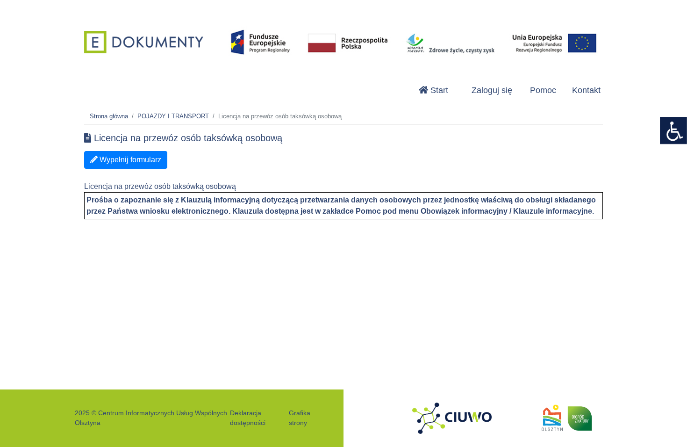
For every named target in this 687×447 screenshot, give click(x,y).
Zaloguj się (492, 90)
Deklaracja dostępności (247, 418)
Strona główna (109, 116)
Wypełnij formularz (129, 160)
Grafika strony (299, 418)
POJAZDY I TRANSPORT (173, 116)
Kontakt (586, 90)
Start (438, 90)
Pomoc (543, 90)
